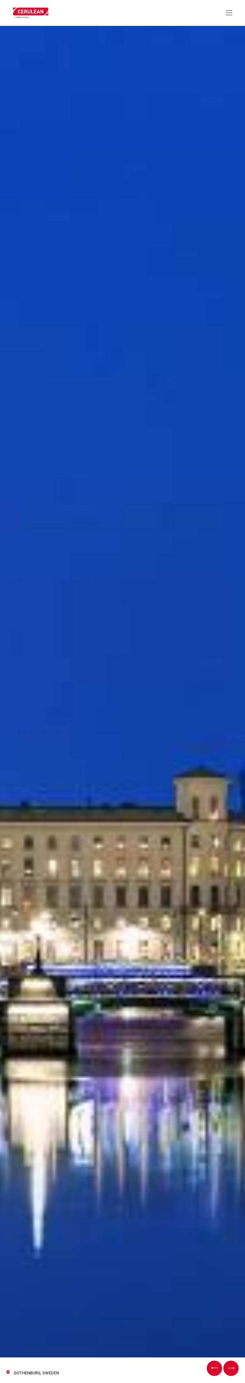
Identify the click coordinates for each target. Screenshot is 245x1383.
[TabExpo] (214, 1368)
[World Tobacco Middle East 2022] (231, 1368)
